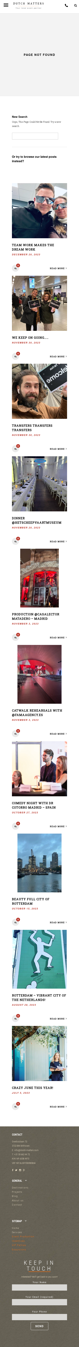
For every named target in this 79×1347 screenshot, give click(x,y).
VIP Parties (19, 1245)
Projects (17, 1191)
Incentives (18, 1241)
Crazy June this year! (32, 1088)
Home (15, 1228)
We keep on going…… (30, 337)
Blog (15, 1196)
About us (18, 1200)
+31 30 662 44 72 (66, 5)
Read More (57, 268)
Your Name (39, 1282)
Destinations (20, 1187)
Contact (17, 1204)
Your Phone (39, 1311)
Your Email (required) (39, 1297)
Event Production (23, 1236)
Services (17, 1232)
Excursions (19, 1249)
